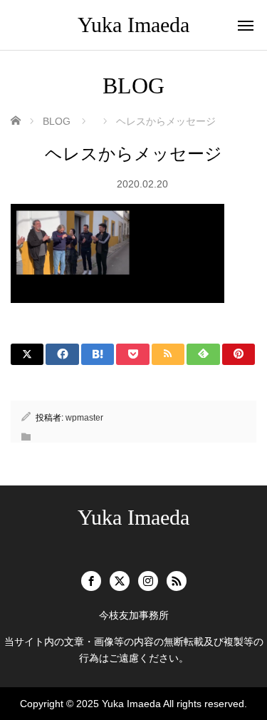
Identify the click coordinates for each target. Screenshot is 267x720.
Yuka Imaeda (133, 24)
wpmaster (84, 418)
